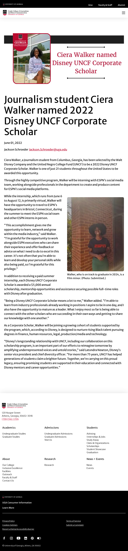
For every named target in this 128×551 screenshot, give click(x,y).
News (89, 465)
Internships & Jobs (96, 436)
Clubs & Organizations (98, 443)
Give (90, 5)
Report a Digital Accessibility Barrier (18, 529)
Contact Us (8, 480)
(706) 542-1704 (10, 419)
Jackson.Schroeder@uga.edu (48, 149)
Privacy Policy (8, 521)
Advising (91, 433)
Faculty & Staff (105, 5)
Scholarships (93, 446)
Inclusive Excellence (12, 468)
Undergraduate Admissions (58, 433)
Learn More (8, 507)
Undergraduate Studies (14, 433)
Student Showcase (96, 449)
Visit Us (48, 440)
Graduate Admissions (55, 436)
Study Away (93, 440)
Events (90, 468)
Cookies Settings (9, 525)
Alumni (121, 5)
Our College (8, 465)
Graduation (92, 452)
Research (49, 465)
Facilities (6, 471)
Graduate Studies (11, 436)
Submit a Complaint (75, 525)
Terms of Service (73, 521)
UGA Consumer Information (17, 502)
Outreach (7, 474)
